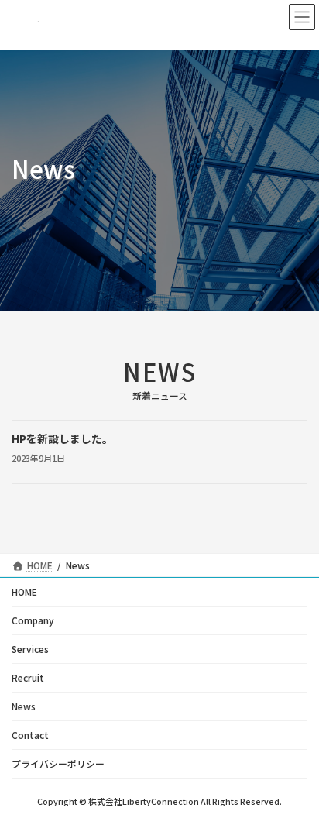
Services (30, 648)
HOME (24, 591)
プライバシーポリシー (58, 763)
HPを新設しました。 (62, 438)
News (24, 706)
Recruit (28, 677)
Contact (30, 734)
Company (33, 620)
